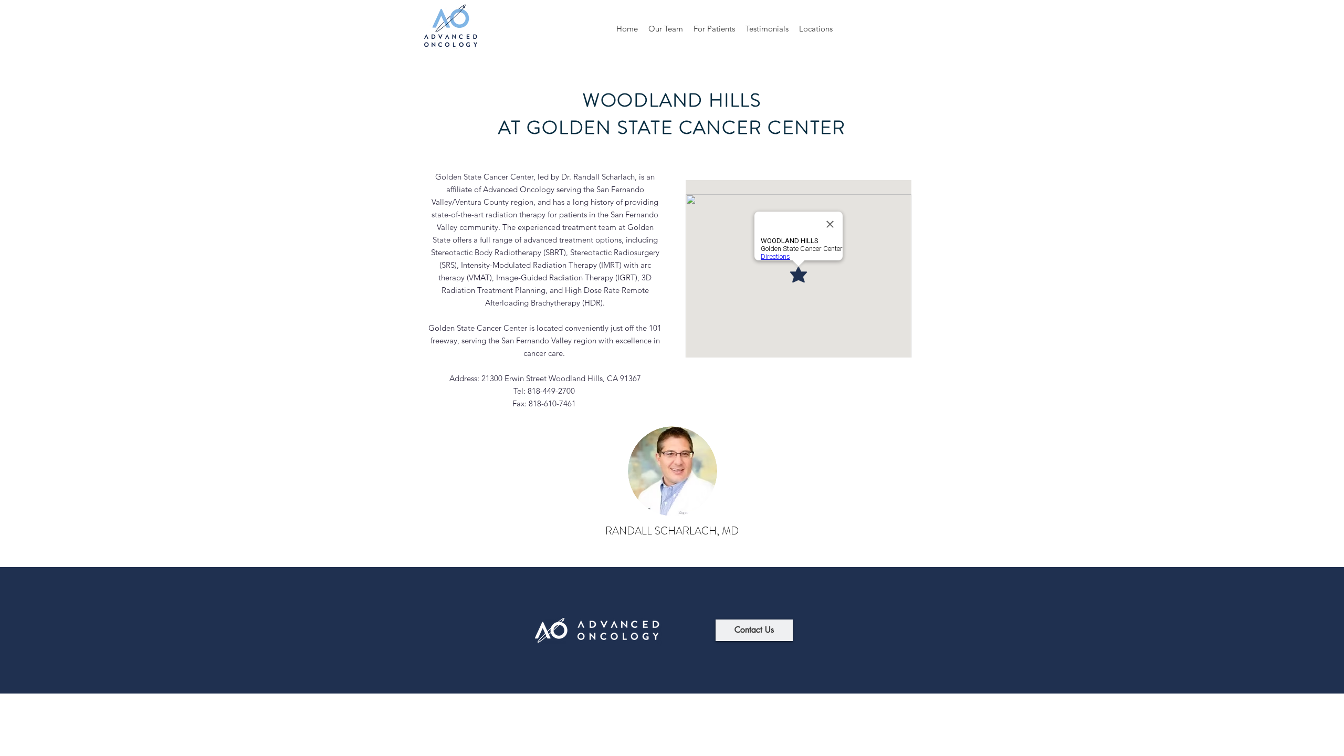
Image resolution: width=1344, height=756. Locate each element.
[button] (665, 28)
